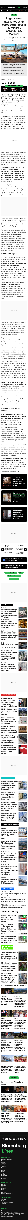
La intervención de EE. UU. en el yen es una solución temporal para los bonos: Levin (9, 939)
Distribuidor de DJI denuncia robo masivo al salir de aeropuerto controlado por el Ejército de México (9, 739)
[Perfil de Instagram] (14, 1139)
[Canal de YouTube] (10, 1139)
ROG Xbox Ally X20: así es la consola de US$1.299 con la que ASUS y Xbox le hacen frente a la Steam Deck (7, 1118)
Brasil (2, 1160)
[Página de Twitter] (6, 1139)
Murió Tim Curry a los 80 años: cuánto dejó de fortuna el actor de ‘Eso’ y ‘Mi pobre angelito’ (20, 1098)
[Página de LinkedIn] (17, 1139)
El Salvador (4, 1175)
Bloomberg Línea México (11, 572)
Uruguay (3, 1173)
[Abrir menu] (2, 7)
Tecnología (3, 1203)
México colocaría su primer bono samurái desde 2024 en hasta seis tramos (8, 667)
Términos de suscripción (7, 1202)
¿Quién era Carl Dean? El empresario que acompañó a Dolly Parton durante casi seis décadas (20, 1117)
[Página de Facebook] (3, 1139)
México (14, 14)
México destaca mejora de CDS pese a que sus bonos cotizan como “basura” (9, 712)
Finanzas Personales (6, 1191)
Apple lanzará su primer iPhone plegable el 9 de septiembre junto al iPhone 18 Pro (9, 833)
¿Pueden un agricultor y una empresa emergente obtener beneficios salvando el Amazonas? (9, 956)
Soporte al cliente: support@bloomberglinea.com (12, 1214)
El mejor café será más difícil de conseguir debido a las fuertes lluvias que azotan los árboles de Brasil (9, 966)
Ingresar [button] (25, 7)
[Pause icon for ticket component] (2, 11)
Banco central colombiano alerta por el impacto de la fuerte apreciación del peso (7, 1001)
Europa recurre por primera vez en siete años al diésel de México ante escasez (9, 720)
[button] (3, 83)
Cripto (2, 1189)
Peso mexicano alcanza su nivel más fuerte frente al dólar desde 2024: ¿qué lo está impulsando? (9, 785)
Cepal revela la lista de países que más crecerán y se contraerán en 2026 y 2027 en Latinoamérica (9, 656)
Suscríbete (3, 1199)
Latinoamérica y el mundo (7, 1159)
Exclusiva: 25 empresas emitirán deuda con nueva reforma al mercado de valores (19, 481)
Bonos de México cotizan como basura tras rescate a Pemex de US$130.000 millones (8, 749)
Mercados (3, 1185)
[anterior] (2, 549)
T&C (2, 1205)
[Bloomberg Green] (14, 947)
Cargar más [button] (14, 1077)
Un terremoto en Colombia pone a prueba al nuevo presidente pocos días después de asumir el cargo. (8, 928)
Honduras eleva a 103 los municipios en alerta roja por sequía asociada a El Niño (20, 1069)
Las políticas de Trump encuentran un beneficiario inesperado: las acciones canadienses (9, 870)
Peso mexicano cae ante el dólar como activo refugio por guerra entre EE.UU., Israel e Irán (8, 796)
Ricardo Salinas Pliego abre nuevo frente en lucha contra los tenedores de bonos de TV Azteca (9, 613)
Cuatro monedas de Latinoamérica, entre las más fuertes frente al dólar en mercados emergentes (9, 806)
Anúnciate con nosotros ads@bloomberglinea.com (12, 1213)
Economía (3, 1184)
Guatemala (3, 1178)
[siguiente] (25, 549)
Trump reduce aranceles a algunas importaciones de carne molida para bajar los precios (19, 1046)
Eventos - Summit (5, 1210)
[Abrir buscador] (21, 7)
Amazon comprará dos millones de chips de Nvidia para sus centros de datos (9, 882)
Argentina (3, 1163)
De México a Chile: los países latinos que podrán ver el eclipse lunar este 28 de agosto (7, 1098)
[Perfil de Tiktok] (21, 1139)
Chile (2, 1167)
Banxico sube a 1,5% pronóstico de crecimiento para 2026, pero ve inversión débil (9, 729)
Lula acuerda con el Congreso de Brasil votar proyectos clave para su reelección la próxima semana (19, 550)
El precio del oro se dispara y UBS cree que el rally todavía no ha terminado (9, 624)
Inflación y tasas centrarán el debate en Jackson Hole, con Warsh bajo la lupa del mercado (9, 549)
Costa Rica (3, 1174)
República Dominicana (6, 1177)
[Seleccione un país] (4, 7)
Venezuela (3, 1166)
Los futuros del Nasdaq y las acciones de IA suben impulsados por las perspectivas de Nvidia (9, 857)
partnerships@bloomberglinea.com (9, 1212)
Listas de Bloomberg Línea (7, 1193)
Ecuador (3, 1170)
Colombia (3, 1164)
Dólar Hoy (3, 1187)
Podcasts (3, 1192)
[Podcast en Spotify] (25, 1139)
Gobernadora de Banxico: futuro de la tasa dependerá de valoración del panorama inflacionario (9, 702)
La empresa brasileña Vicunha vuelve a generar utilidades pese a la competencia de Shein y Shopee (9, 845)
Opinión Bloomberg (8, 888)
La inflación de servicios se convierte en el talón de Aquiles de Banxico (9, 646)
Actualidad (3, 1188)
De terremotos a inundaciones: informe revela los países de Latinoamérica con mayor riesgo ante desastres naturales (9, 978)
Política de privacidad (6, 1200)
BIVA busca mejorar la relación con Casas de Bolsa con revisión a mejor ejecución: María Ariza (19, 498)
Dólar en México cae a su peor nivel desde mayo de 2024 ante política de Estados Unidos (8, 817)
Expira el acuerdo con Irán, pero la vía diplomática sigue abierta (8, 918)
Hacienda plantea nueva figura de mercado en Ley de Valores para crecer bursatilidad (18, 514)
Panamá (3, 1171)
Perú (2, 1169)
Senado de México (14, 579)
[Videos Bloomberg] (14, 911)
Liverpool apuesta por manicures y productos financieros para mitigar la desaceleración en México (9, 635)
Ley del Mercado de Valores (14, 575)
